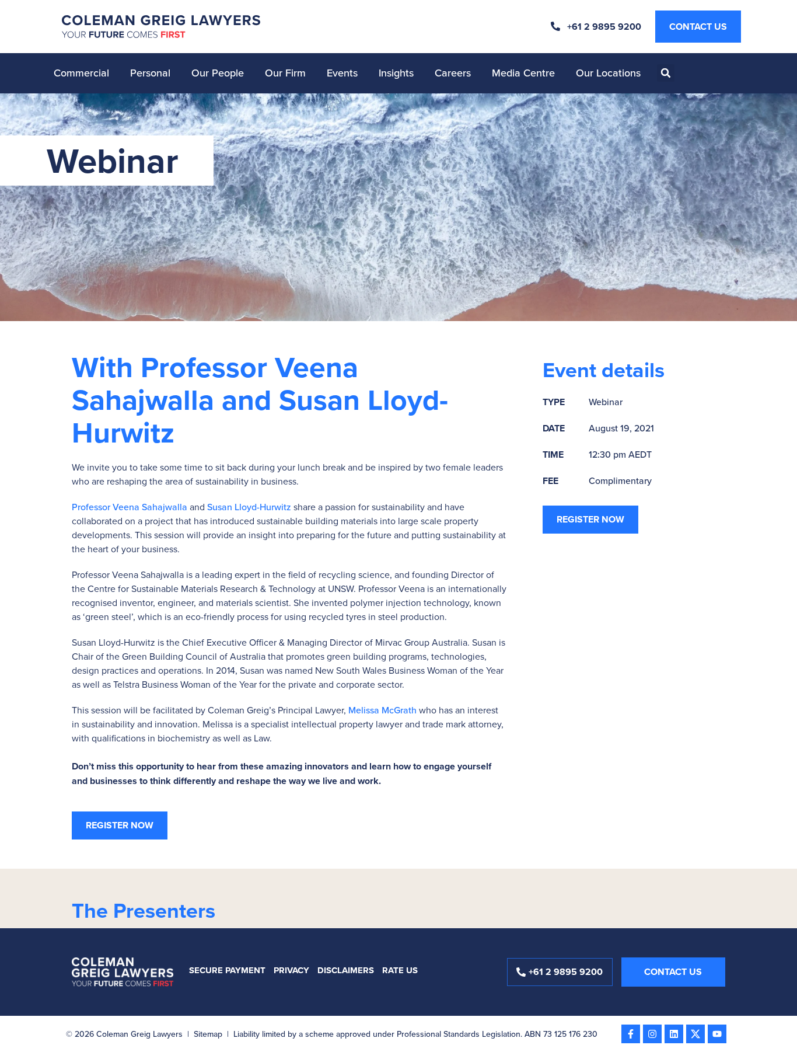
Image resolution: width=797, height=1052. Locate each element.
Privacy (291, 970)
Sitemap (208, 1034)
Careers (453, 72)
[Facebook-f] (630, 1034)
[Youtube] (717, 1034)
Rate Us (400, 970)
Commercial (81, 72)
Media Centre (523, 72)
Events (342, 72)
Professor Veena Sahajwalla (131, 506)
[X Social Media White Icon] (695, 1034)
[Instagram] (652, 1034)
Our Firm (285, 72)
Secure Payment (227, 970)
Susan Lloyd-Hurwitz (250, 506)
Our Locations (608, 72)
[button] (665, 73)
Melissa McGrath (383, 709)
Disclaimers (345, 970)
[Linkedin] (674, 1034)
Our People (217, 72)
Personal (150, 72)
